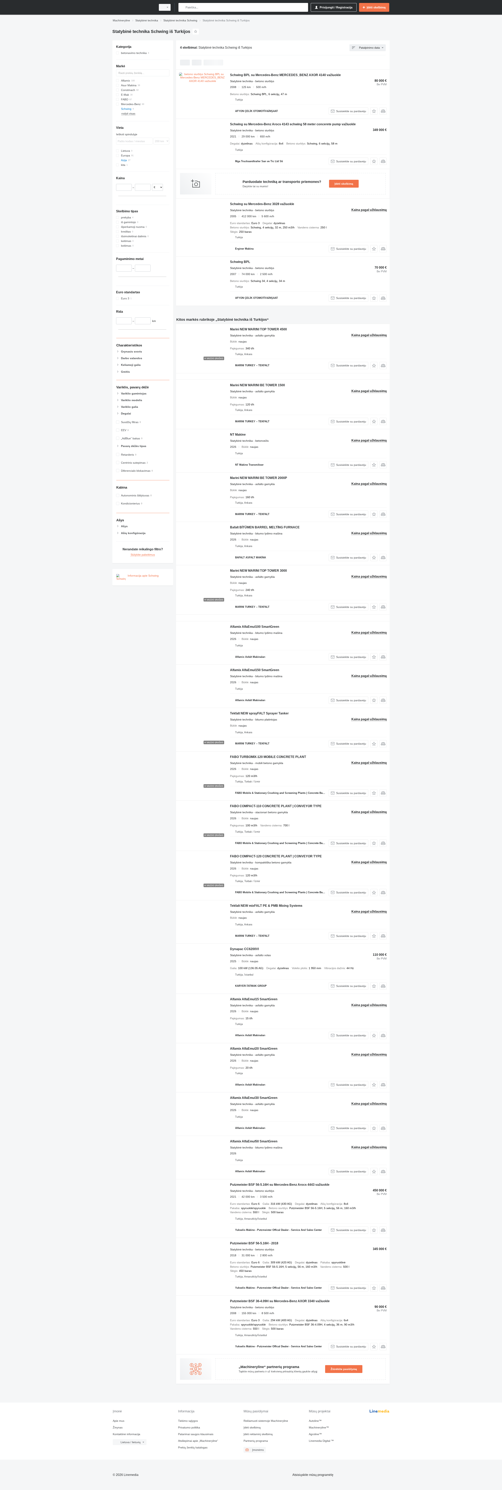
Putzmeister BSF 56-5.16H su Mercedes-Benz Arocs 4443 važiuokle (279, 1184)
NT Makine (238, 434)
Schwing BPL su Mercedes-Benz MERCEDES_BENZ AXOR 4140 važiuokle (285, 75)
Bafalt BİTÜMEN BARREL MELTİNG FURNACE (265, 527)
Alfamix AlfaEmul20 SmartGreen (253, 1048)
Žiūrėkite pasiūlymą (344, 1369)
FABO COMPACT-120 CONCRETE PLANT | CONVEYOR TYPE (276, 856)
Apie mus (118, 1420)
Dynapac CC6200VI (244, 949)
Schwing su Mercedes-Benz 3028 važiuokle (262, 204)
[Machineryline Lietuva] (133, 7)
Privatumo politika (189, 1427)
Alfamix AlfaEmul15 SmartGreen (253, 999)
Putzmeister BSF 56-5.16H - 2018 (254, 1243)
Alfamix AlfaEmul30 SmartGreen (253, 1097)
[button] (373, 111)
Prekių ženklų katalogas (192, 1447)
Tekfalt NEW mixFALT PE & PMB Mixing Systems (266, 905)
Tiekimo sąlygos (188, 1420)
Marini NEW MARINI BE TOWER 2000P (258, 478)
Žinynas (118, 1427)
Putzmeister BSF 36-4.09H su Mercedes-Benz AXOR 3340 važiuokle (280, 1301)
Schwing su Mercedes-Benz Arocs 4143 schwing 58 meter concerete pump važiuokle (293, 124)
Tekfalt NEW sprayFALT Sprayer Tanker (259, 713)
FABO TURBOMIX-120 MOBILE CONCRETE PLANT (268, 757)
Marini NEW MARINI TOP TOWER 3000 (258, 570)
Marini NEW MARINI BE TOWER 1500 (257, 385)
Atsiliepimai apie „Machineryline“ (198, 1440)
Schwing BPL (240, 261)
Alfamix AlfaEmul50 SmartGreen (253, 1141)
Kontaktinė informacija (126, 1434)
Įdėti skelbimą (344, 183)
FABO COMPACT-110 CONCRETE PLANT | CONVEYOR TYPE (276, 806)
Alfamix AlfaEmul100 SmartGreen (254, 626)
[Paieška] (182, 7)
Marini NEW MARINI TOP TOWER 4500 (258, 329)
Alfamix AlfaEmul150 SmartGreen (254, 670)
